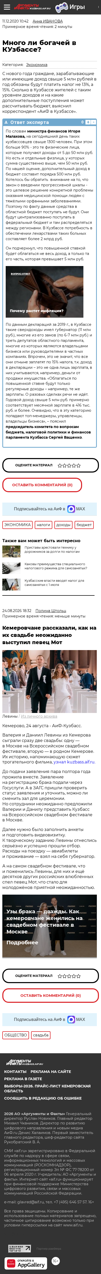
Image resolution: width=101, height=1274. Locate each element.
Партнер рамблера (49, 1248)
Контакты (15, 1071)
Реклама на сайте (51, 1071)
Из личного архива (39, 716)
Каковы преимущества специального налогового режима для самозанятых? (56, 566)
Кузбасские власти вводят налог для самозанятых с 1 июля (54, 583)
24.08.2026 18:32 (16, 610)
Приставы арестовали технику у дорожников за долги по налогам (52, 550)
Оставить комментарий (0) (42, 485)
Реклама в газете (23, 1079)
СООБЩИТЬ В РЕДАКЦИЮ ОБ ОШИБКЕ (43, 1098)
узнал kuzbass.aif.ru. (74, 762)
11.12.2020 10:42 (15, 21)
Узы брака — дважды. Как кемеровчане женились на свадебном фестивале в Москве (44, 921)
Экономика (36, 64)
